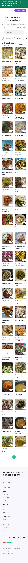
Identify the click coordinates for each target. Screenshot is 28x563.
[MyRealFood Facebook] (4, 537)
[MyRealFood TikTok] (19, 537)
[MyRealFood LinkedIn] (14, 537)
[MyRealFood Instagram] (9, 537)
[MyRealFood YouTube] (24, 537)
